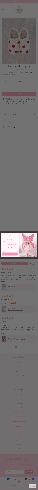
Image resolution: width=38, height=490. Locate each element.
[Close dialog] (36, 234)
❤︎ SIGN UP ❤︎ (10, 254)
